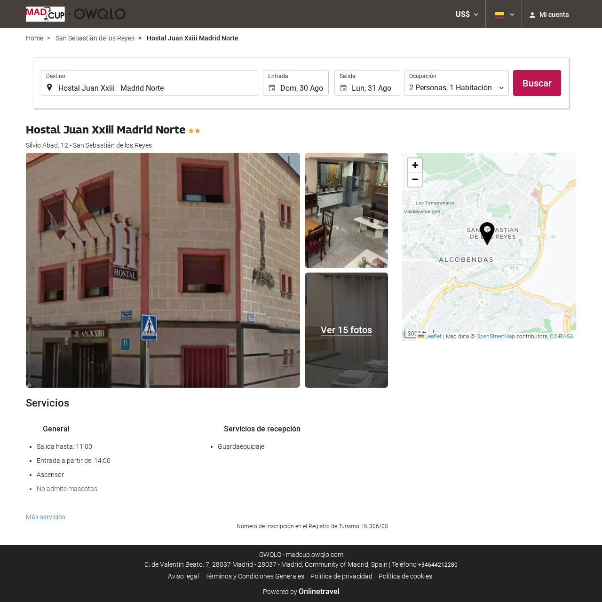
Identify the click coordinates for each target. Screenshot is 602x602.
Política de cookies (405, 576)
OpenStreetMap (495, 336)
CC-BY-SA (562, 336)
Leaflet (433, 336)
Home (34, 38)
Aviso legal (183, 576)
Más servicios (45, 517)
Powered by (301, 591)
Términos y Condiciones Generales (254, 576)
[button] (467, 14)
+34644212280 (438, 565)
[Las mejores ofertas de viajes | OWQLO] (76, 14)
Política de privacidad (341, 576)
